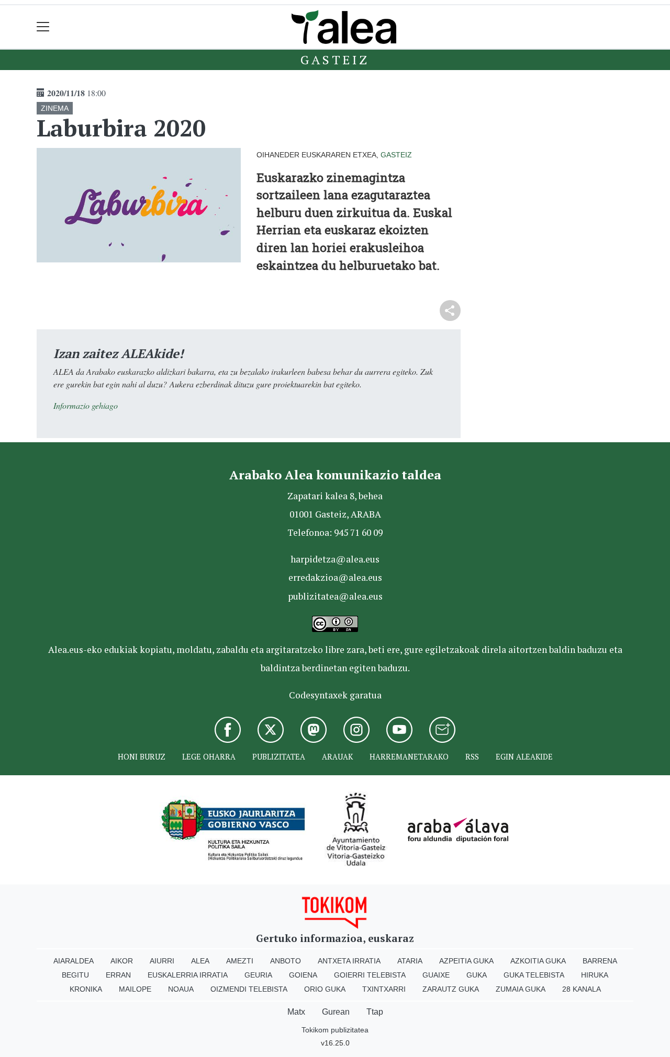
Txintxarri (384, 989)
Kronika (86, 989)
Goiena (303, 975)
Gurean (336, 1011)
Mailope (135, 989)
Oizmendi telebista (248, 989)
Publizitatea (278, 757)
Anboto (285, 961)
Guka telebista (534, 975)
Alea (200, 961)
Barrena (600, 961)
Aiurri (162, 961)
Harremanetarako (409, 757)
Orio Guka (324, 989)
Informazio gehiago (85, 405)
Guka (476, 975)
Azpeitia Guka (466, 961)
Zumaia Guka (520, 989)
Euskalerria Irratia (188, 975)
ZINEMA (55, 108)
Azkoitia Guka (538, 961)
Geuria (258, 975)
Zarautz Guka (450, 989)
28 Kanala (581, 989)
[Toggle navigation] (43, 27)
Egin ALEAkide (524, 757)
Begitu (75, 975)
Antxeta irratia (349, 961)
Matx (296, 1011)
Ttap (374, 1011)
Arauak (337, 757)
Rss (472, 757)
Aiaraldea (73, 961)
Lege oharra (209, 757)
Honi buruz (141, 757)
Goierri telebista (370, 975)
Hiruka (594, 975)
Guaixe (436, 975)
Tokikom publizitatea (335, 1030)
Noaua (181, 989)
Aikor (121, 961)
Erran (118, 975)
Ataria (409, 961)
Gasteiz (335, 59)
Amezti (239, 961)
